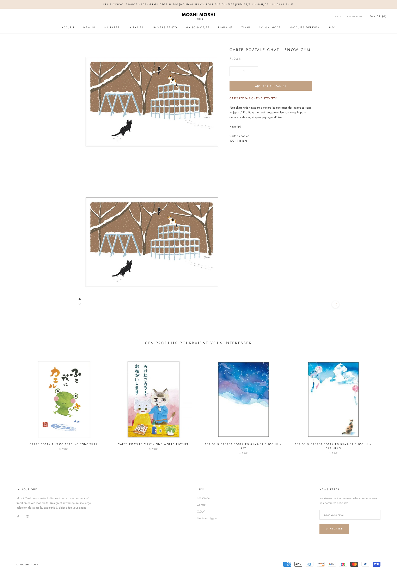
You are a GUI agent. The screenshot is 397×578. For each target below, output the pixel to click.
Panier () (378, 16)
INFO (332, 27)
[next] (384, 403)
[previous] (13, 403)
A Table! (136, 27)
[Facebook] (18, 516)
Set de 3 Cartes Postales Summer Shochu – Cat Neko (333, 446)
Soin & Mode (270, 27)
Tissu (246, 27)
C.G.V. (201, 511)
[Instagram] (27, 516)
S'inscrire (334, 529)
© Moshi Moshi (28, 564)
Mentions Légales (207, 518)
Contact (201, 505)
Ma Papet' (112, 27)
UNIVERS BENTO (164, 27)
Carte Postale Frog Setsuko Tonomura (64, 444)
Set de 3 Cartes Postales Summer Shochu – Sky (243, 446)
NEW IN (89, 27)
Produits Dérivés (304, 27)
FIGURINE (225, 27)
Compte (336, 16)
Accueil (68, 27)
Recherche (355, 16)
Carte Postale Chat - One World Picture (153, 444)
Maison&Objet (197, 27)
